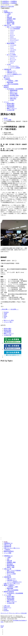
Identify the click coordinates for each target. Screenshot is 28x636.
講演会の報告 (10, 105)
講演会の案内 (10, 103)
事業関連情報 (13, 90)
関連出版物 (10, 82)
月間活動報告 (10, 106)
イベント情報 (7, 553)
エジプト (12, 58)
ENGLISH (11, 6)
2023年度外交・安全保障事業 (15, 89)
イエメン (12, 30)
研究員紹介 (10, 20)
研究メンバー (13, 92)
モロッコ (12, 61)
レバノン (12, 53)
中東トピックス (11, 71)
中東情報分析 (7, 69)
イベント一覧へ (8, 322)
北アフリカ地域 (11, 54)
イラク (12, 32)
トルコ (12, 48)
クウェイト (13, 38)
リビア (12, 62)
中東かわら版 (7, 25)
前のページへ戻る (9, 320)
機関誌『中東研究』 (9, 585)
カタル (12, 36)
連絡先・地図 (10, 23)
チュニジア (13, 59)
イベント (6, 102)
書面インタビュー (12, 108)
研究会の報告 (13, 93)
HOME (5, 541)
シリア (12, 46)
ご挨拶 (9, 14)
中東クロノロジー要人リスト (12, 548)
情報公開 (9, 17)
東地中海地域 (10, 43)
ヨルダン (12, 51)
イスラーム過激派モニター (14, 74)
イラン (12, 33)
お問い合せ (7, 606)
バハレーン (13, 41)
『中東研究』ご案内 (12, 80)
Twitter (5, 609)
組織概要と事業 (11, 19)
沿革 (8, 15)
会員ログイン (7, 607)
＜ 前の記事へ (4, 309)
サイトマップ (4, 613)
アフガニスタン (14, 66)
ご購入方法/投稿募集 (12, 84)
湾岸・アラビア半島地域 (14, 27)
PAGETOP (2, 626)
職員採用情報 (10, 22)
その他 (9, 64)
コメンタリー (13, 97)
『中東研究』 (7, 79)
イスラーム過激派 (15, 67)
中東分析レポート (12, 72)
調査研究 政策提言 (9, 591)
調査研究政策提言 (9, 551)
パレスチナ (13, 49)
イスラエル (13, 45)
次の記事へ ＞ (15, 309)
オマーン (12, 35)
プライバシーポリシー (14, 613)
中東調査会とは (8, 12)
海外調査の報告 (14, 95)
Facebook (6, 610)
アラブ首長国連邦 (15, 28)
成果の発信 (13, 98)
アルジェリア (13, 56)
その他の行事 (10, 110)
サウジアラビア (14, 40)
